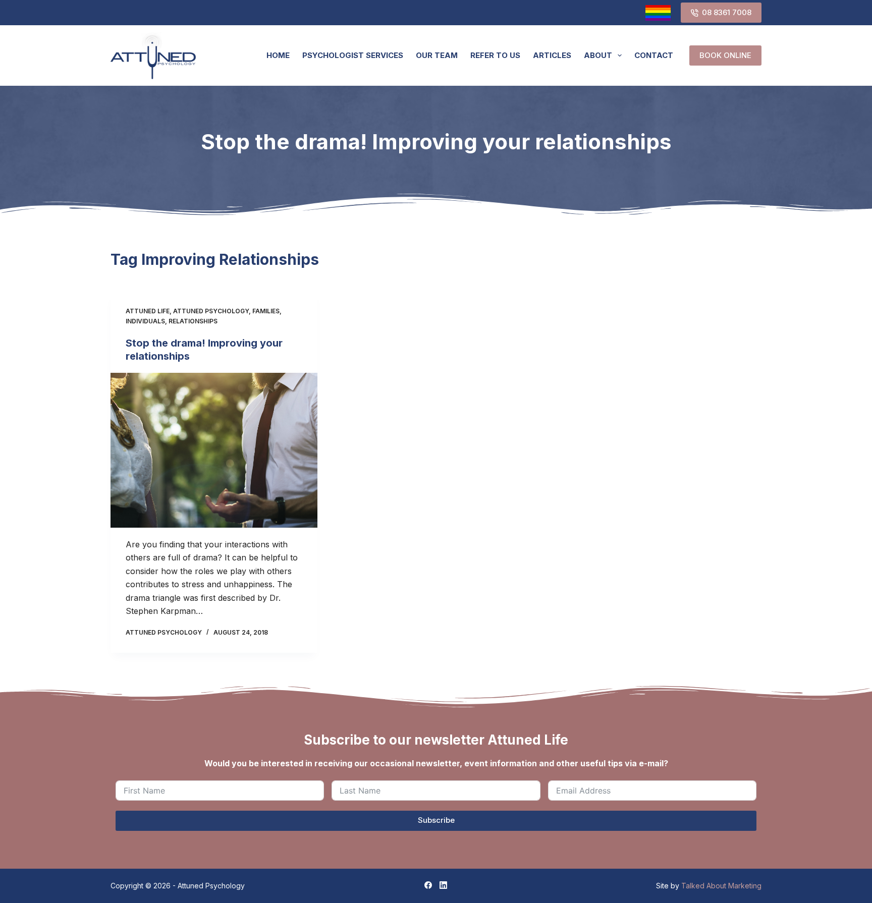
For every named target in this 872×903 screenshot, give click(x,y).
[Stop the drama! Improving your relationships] (214, 450)
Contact (653, 55)
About (598, 55)
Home (278, 55)
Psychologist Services (352, 55)
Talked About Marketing (721, 885)
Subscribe (436, 820)
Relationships (193, 321)
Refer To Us (495, 55)
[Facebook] (428, 885)
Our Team (437, 55)
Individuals (145, 321)
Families (266, 311)
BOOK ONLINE (725, 55)
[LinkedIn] (443, 885)
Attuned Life (148, 311)
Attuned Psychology (211, 311)
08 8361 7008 (726, 12)
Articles (552, 55)
